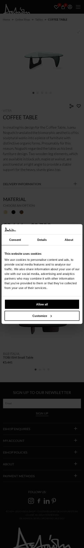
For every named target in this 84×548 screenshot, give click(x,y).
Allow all (42, 304)
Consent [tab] (15, 239)
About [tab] (69, 239)
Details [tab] (42, 239)
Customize (39, 315)
